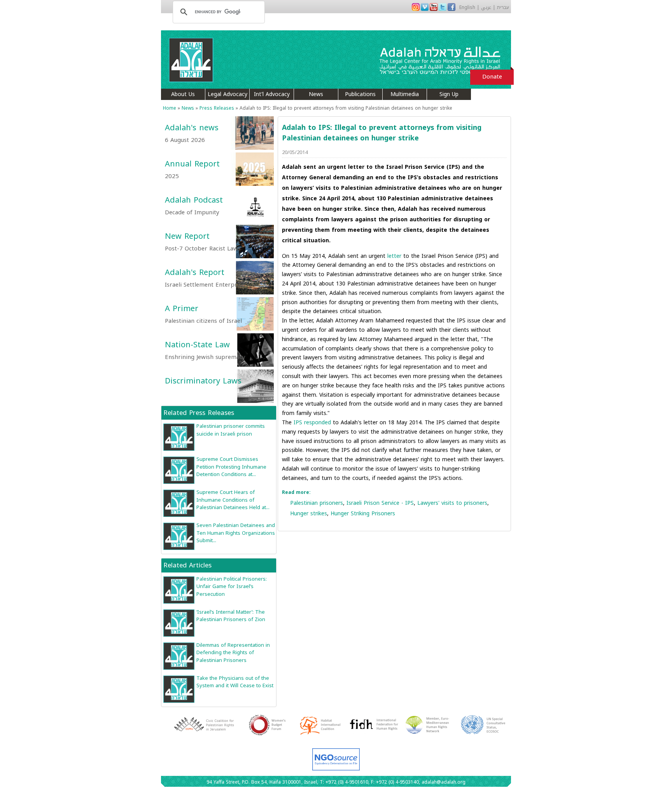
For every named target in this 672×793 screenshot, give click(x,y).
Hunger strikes (308, 513)
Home (169, 108)
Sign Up (448, 94)
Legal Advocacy (227, 94)
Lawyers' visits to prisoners (452, 503)
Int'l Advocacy (272, 94)
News (316, 94)
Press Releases (217, 108)
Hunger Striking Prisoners (363, 513)
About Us (183, 94)
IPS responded (312, 422)
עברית (503, 7)
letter (394, 256)
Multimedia (404, 94)
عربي (486, 7)
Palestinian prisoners (316, 503)
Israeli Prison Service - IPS (380, 503)
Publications (360, 94)
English (467, 7)
